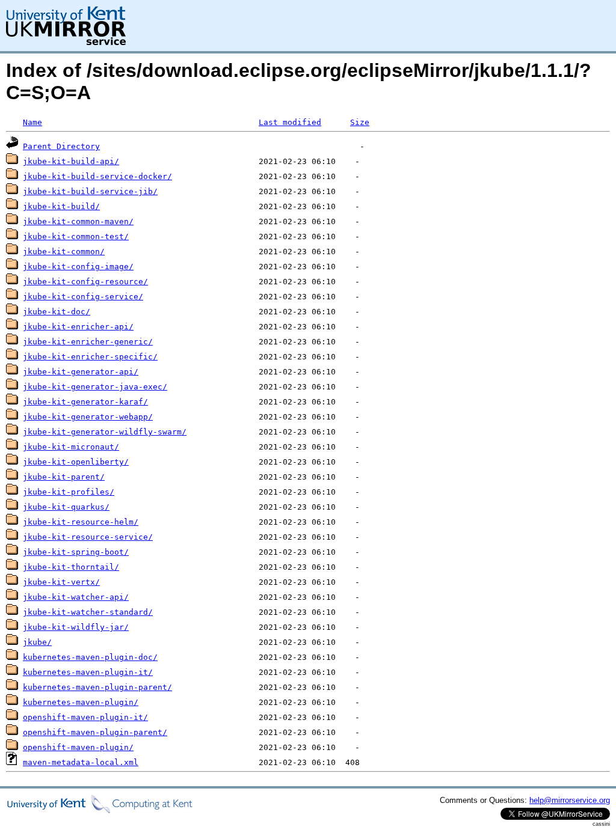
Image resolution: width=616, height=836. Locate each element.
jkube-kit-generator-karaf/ (85, 401)
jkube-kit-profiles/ (68, 491)
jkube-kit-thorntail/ (71, 567)
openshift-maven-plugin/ (78, 747)
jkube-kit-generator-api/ (80, 371)
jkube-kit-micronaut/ (71, 446)
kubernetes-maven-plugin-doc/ (90, 657)
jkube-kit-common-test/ (76, 236)
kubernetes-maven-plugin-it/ (88, 672)
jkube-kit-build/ (61, 206)
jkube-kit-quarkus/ (66, 506)
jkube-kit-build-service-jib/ (90, 191)
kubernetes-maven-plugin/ (80, 702)
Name (32, 122)
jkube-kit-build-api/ (71, 161)
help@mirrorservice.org (569, 800)
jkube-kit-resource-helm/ (80, 521)
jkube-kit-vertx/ (61, 582)
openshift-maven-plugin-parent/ (95, 732)
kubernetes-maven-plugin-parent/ (97, 687)
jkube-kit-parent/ (64, 476)
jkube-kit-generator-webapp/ (88, 416)
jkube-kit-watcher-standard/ (88, 612)
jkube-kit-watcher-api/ (76, 597)
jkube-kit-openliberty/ (76, 461)
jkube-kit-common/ (64, 251)
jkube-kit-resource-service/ (88, 537)
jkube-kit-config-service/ (83, 296)
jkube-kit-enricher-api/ (78, 326)
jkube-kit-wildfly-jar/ (76, 627)
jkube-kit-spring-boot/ (76, 552)
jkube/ (37, 642)
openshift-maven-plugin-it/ (85, 717)
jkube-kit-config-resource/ (85, 281)
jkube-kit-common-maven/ (78, 221)
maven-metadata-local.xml (80, 762)
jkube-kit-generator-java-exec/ (95, 386)
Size (359, 122)
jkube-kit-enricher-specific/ (90, 356)
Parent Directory (61, 146)
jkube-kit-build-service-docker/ (97, 176)
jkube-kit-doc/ (56, 311)
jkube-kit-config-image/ (78, 266)
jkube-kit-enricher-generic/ (88, 341)
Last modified (290, 122)
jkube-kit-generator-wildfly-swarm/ (104, 431)
